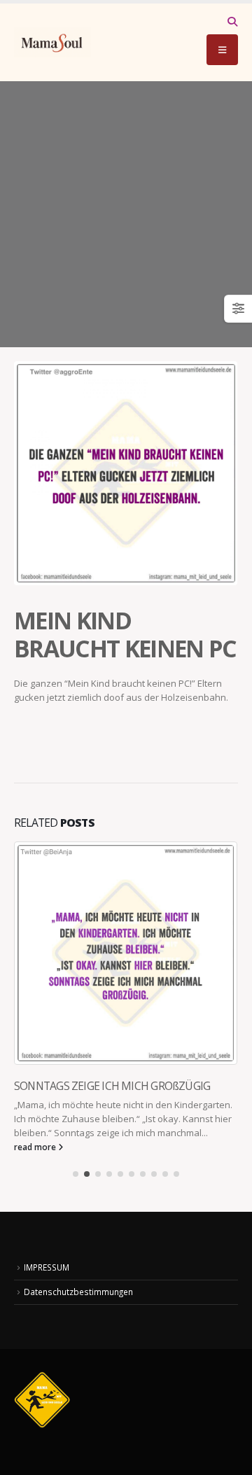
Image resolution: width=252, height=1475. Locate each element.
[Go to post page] (126, 953)
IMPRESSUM (46, 1267)
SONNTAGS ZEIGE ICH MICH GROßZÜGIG (112, 1085)
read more (36, 1146)
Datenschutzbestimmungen (78, 1291)
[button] (232, 22)
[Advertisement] (126, 214)
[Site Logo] (52, 42)
